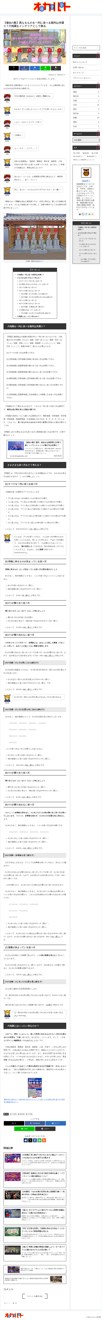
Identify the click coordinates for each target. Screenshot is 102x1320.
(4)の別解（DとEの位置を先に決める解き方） (37, 297)
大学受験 (14, 1114)
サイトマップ (78, 73)
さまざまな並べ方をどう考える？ (29, 278)
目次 (32, 270)
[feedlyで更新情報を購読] (39, 1140)
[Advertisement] (86, 29)
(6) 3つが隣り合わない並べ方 (29, 303)
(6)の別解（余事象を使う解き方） (33, 307)
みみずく (86, 181)
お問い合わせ (78, 67)
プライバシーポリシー (82, 78)
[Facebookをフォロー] (35, 1140)
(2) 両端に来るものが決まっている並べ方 (34, 284)
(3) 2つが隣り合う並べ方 (28, 287)
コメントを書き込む (35, 1296)
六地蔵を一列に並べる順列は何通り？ (30, 274)
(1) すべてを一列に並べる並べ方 (30, 281)
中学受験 (30, 1114)
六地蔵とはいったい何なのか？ (28, 316)
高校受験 (22, 1114)
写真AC (37, 261)
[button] (56, 68)
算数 (7, 1114)
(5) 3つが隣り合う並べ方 (28, 300)
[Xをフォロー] (30, 1140)
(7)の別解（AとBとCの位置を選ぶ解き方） (36, 313)
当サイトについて (80, 62)
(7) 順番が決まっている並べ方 (30, 310)
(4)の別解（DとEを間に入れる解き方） (35, 294)
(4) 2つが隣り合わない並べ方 (29, 291)
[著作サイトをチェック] (26, 1140)
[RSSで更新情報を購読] (44, 1140)
